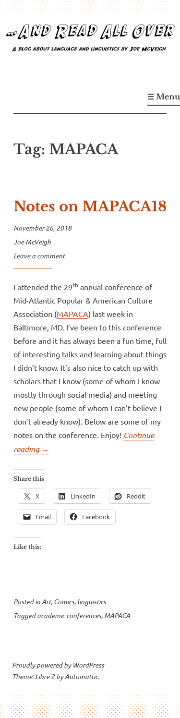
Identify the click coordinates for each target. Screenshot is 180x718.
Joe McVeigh (32, 241)
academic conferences (69, 615)
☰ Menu (163, 96)
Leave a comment (39, 255)
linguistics (91, 601)
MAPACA (72, 313)
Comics (64, 601)
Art (46, 601)
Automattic (81, 676)
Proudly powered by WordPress (58, 664)
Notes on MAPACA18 (90, 206)
